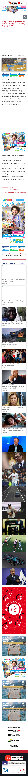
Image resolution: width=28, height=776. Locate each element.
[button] (14, 13)
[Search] (25, 17)
